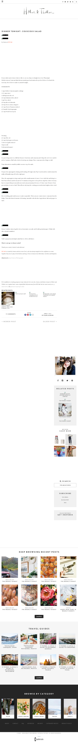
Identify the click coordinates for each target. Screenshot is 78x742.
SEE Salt (10, 42)
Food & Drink (48, 315)
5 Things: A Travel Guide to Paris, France (48, 669)
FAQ (23, 723)
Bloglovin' (65, 500)
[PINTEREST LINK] (72, 381)
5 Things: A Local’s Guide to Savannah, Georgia (48, 648)
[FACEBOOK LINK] (58, 381)
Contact (15, 723)
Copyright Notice (52, 723)
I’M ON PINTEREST (65, 513)
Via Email (65, 497)
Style (8, 716)
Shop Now (65, 431)
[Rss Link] (72, 1)
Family (70, 716)
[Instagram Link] (65, 1)
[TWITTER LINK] (67, 381)
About (7, 723)
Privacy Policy (67, 723)
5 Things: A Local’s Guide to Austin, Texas (67, 669)
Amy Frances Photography (16, 258)
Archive (40, 723)
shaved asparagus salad (18, 286)
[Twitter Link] (67, 1)
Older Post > (50, 321)
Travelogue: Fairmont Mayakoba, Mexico (29, 647)
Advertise (30, 723)
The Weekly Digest (9, 581)
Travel (54, 716)
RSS (65, 502)
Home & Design (23, 716)
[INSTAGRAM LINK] (62, 381)
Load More (39, 616)
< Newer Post (9, 321)
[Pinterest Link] (70, 1)
